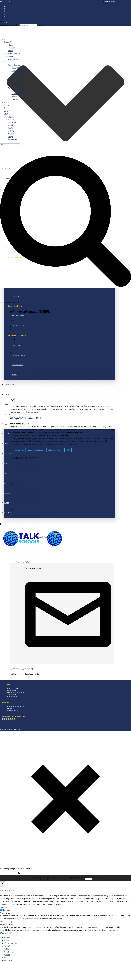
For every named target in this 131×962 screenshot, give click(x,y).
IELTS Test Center (11, 694)
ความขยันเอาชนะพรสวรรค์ (23, 487)
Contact (7, 414)
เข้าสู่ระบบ (19, 674)
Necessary (6, 910)
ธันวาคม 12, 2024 (19, 320)
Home (2, 302)
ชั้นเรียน (14, 323)
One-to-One (16, 296)
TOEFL (12, 406)
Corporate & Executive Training (15, 706)
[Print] (10, 352)
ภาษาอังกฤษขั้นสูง (18, 450)
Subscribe (5, 22)
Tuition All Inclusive (19, 355)
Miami (10, 56)
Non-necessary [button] (6, 921)
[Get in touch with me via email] (68, 657)
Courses (7, 62)
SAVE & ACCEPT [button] (6, 933)
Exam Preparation (18, 316)
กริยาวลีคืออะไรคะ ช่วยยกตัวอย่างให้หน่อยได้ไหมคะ (32, 537)
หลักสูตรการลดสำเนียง (22, 562)
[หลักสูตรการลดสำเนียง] (27, 559)
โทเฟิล (68, 450)
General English (18, 68)
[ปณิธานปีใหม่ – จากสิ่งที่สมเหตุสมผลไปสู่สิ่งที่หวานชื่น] (27, 509)
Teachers (9, 708)
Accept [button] (88, 879)
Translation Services (12, 710)
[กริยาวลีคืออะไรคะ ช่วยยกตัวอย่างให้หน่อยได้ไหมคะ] (27, 534)
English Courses (14, 65)
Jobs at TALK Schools (12, 696)
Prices (7, 394)
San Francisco (13, 59)
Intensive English (18, 73)
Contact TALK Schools (13, 688)
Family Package (17, 345)
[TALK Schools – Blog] (43, 547)
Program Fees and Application (15, 692)
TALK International (17, 317)
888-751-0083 (109, 1)
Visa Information (11, 690)
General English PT (19, 71)
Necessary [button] (4, 907)
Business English (18, 326)
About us (7, 39)
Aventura (11, 48)
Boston (10, 51)
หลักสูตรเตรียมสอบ (54, 450)
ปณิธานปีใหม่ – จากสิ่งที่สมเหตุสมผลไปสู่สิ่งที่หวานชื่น (32, 512)
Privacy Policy (80, 879)
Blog (6, 404)
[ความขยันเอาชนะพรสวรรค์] (27, 484)
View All (15, 99)
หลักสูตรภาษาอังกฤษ (36, 450)
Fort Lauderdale (14, 53)
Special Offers (9, 385)
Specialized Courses (16, 79)
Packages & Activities (16, 88)
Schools (7, 42)
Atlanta (10, 45)
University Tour (18, 96)
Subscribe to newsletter (9, 25)
